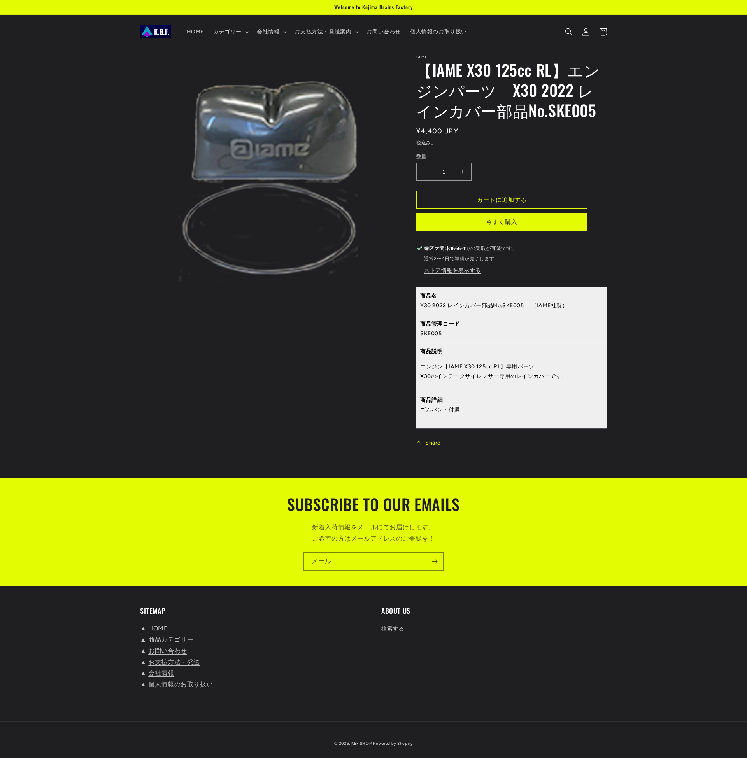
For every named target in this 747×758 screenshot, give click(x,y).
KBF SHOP (361, 743)
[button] (230, 32)
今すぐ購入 (501, 222)
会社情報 (161, 673)
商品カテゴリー (170, 639)
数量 (421, 156)
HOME (157, 628)
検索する (392, 628)
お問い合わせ (167, 651)
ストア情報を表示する (452, 270)
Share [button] (433, 442)
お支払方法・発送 (174, 662)
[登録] (434, 561)
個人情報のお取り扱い (180, 684)
